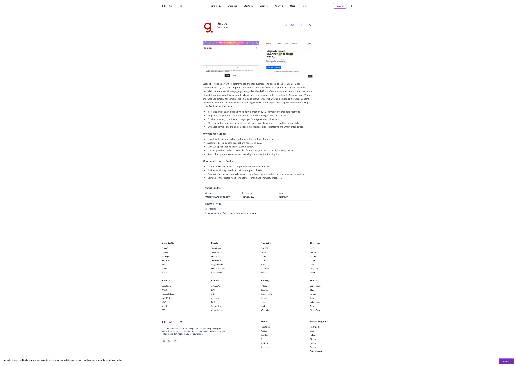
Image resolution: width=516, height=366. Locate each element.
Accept (506, 361)
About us (264, 347)
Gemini (263, 252)
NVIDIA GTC (167, 298)
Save (292, 24)
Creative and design (246, 213)
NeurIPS (165, 306)
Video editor (229, 213)
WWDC (164, 290)
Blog (263, 339)
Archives (264, 343)
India (312, 298)
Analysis (279, 5)
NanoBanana (315, 272)
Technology (215, 5)
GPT (312, 248)
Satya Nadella (217, 264)
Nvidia (164, 268)
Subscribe (339, 6)
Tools (304, 5)
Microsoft (166, 260)
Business (232, 5)
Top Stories (265, 327)
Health (313, 343)
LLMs (213, 290)
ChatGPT (264, 248)
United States (316, 286)
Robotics (264, 290)
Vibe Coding (216, 306)
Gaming (264, 298)
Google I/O (166, 286)
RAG (213, 302)
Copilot (264, 260)
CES (163, 310)
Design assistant (213, 213)
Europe (313, 294)
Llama (312, 260)
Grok (263, 264)
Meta (164, 264)
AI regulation (216, 310)
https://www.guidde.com (217, 197)
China (312, 290)
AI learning (265, 310)
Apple (164, 272)
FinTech (264, 286)
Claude (263, 256)
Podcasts (264, 331)
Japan (312, 306)
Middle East (315, 310)
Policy (312, 335)
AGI (213, 294)
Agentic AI (215, 286)
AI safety (215, 298)
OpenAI (165, 248)
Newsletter (265, 335)
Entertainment (316, 351)
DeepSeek (265, 268)
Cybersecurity (266, 294)
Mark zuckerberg (218, 268)
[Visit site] (302, 25)
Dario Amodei (216, 272)
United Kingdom (316, 302)
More (292, 5)
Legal (263, 302)
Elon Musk (215, 256)
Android (264, 272)
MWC (164, 302)
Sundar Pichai (216, 260)
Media (263, 306)
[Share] (310, 25)
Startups (248, 5)
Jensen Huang (217, 252)
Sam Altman (216, 248)
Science (264, 5)
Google (165, 252)
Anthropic (166, 256)
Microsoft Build (168, 294)
